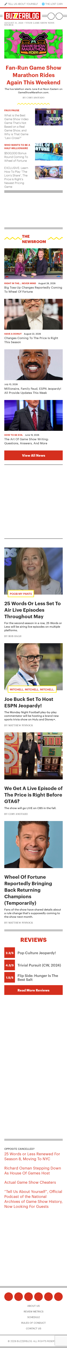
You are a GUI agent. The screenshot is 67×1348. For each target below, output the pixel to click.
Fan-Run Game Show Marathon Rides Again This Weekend (33, 74)
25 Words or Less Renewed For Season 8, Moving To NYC (32, 1156)
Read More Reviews (33, 990)
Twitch (58, 1296)
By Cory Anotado (33, 98)
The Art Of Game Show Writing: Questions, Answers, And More (26, 441)
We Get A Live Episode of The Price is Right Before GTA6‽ (33, 794)
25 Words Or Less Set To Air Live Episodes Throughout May (32, 609)
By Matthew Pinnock (18, 725)
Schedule (33, 1317)
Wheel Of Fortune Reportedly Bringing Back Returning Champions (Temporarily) (28, 889)
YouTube (38, 1296)
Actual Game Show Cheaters (30, 1182)
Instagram (28, 1296)
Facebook (8, 1296)
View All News (33, 455)
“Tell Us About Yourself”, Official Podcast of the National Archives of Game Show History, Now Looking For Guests (33, 1199)
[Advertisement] (33, 502)
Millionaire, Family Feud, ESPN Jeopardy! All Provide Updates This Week (32, 390)
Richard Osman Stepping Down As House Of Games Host (32, 1170)
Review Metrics (33, 1311)
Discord (48, 1296)
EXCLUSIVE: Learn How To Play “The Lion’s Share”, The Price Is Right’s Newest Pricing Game (16, 177)
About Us (33, 1305)
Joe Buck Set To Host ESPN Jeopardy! (28, 702)
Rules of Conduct (33, 1322)
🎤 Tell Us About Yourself (21, 3)
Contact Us (33, 1328)
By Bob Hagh (12, 636)
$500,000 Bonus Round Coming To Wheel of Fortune (16, 156)
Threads (18, 1296)
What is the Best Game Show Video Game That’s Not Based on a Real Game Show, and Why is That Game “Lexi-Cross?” (16, 126)
